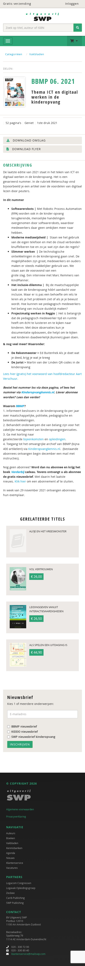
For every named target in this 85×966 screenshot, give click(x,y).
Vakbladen (36, 54)
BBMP (20, 406)
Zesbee (10, 893)
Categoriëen (13, 54)
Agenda (10, 853)
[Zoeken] (77, 27)
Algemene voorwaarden (20, 809)
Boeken (10, 838)
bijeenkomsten (33, 439)
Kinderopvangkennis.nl (37, 392)
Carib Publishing (15, 897)
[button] (74, 41)
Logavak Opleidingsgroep (20, 888)
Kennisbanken (14, 848)
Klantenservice (14, 862)
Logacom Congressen (18, 883)
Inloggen (71, 4)
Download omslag (29, 140)
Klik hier (20, 481)
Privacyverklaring (16, 816)
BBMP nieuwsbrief (24, 726)
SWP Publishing (15, 902)
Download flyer (26, 149)
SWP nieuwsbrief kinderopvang (33, 737)
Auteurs (10, 833)
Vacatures (12, 867)
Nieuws (10, 858)
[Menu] (8, 41)
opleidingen (57, 439)
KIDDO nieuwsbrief (24, 732)
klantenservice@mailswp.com (28, 953)
